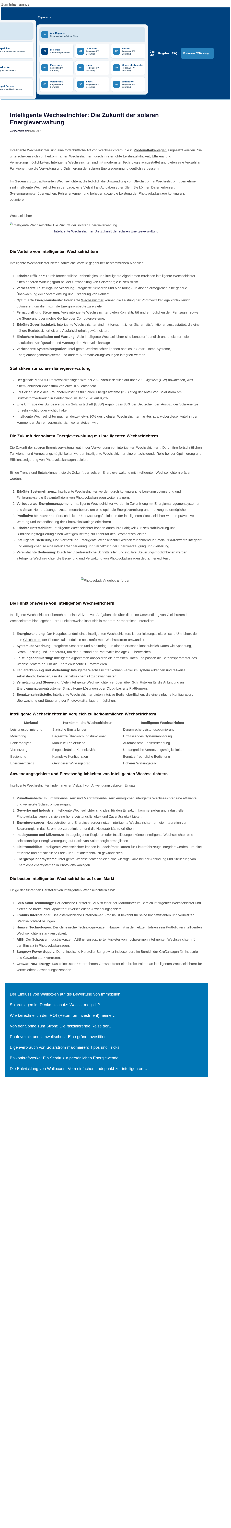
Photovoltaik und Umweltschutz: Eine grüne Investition (58, 1036)
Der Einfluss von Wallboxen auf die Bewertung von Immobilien (65, 994)
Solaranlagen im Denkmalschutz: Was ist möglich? (55, 1004)
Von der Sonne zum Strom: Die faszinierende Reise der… (61, 1026)
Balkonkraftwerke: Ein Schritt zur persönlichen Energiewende (64, 1058)
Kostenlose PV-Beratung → (197, 53)
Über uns (152, 53)
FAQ (174, 53)
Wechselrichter (21, 216)
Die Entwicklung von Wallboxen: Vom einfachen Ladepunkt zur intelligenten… (78, 1068)
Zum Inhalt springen (16, 4)
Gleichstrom (32, 640)
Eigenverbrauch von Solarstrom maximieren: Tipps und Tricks (64, 1047)
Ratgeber (163, 53)
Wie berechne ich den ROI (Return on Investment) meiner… (63, 1015)
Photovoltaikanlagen (150, 150)
